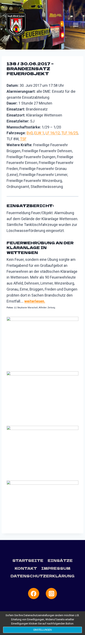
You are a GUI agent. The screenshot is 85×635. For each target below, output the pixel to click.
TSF (23, 139)
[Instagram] (51, 593)
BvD (30, 133)
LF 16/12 (53, 133)
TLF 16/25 (69, 133)
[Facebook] (33, 593)
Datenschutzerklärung (42, 575)
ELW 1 (39, 133)
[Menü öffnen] (76, 25)
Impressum (55, 568)
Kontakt (26, 568)
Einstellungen (42, 629)
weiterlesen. (34, 301)
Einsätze (60, 560)
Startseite (27, 560)
